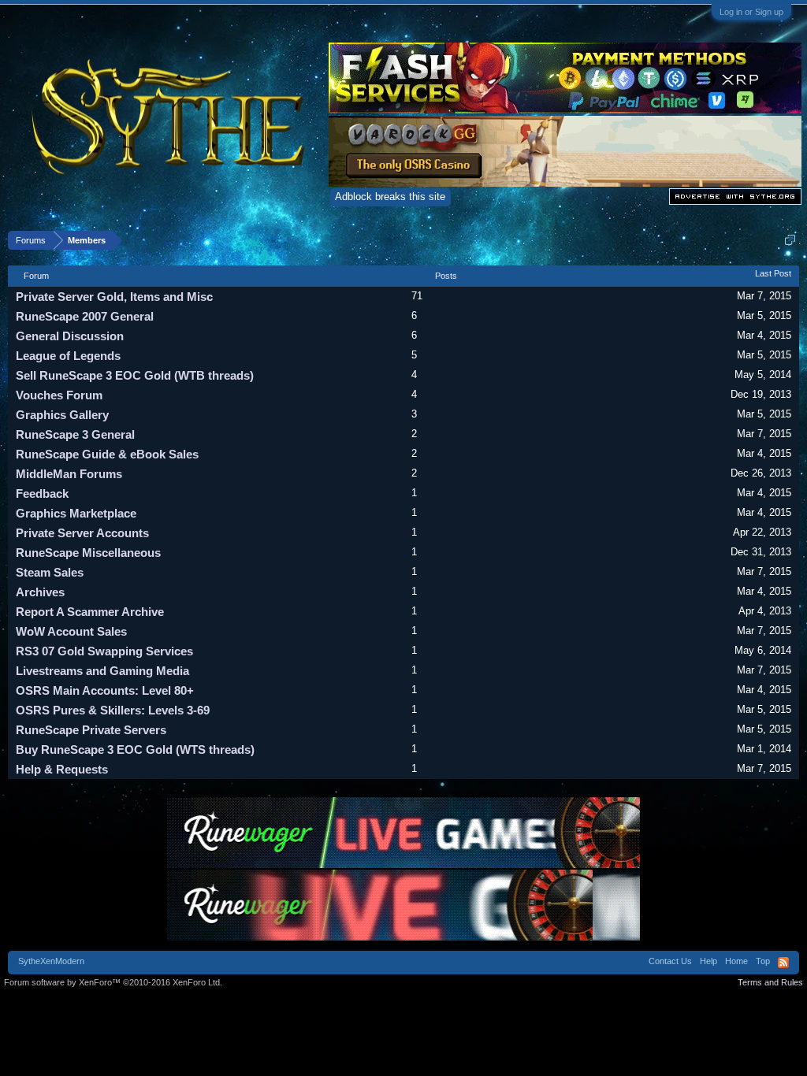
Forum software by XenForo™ (113, 982)
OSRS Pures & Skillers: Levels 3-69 (113, 710)
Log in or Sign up (751, 12)
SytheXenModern (51, 961)
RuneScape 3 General (75, 434)
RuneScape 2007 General (85, 316)
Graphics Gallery (62, 414)
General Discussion (70, 336)
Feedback (42, 493)
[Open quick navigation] (790, 240)
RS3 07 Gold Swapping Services (104, 651)
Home (736, 961)
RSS (783, 962)
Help (708, 961)
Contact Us (670, 961)
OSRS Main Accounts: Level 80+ (105, 690)
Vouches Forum (59, 395)
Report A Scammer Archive (90, 611)
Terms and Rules (770, 982)
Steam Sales (50, 572)
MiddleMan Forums (69, 473)
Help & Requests (62, 769)
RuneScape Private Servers (91, 730)
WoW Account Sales (71, 631)
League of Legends (68, 355)
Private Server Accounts (82, 533)
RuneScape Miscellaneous (88, 552)
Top (763, 961)
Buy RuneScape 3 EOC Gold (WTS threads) (135, 749)
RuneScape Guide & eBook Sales (107, 454)
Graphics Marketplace (76, 513)
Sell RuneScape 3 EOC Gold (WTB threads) (135, 375)
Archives (40, 592)
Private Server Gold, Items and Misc (114, 296)
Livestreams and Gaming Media (102, 670)
